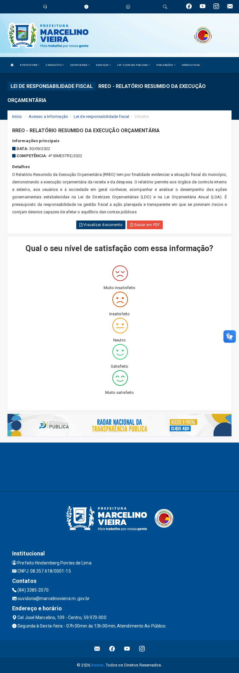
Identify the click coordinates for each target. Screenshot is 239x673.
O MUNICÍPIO (54, 65)
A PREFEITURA (29, 65)
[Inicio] (12, 65)
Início (17, 116)
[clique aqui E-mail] (97, 648)
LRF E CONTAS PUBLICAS (132, 65)
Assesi (97, 665)
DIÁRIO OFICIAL (191, 65)
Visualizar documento (102, 225)
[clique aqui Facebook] (112, 648)
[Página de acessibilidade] (128, 6)
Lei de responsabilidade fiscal (101, 116)
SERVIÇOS (102, 65)
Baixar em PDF (146, 225)
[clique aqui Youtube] (127, 648)
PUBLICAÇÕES (165, 65)
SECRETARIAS (79, 65)
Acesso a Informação (48, 116)
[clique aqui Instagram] (142, 648)
